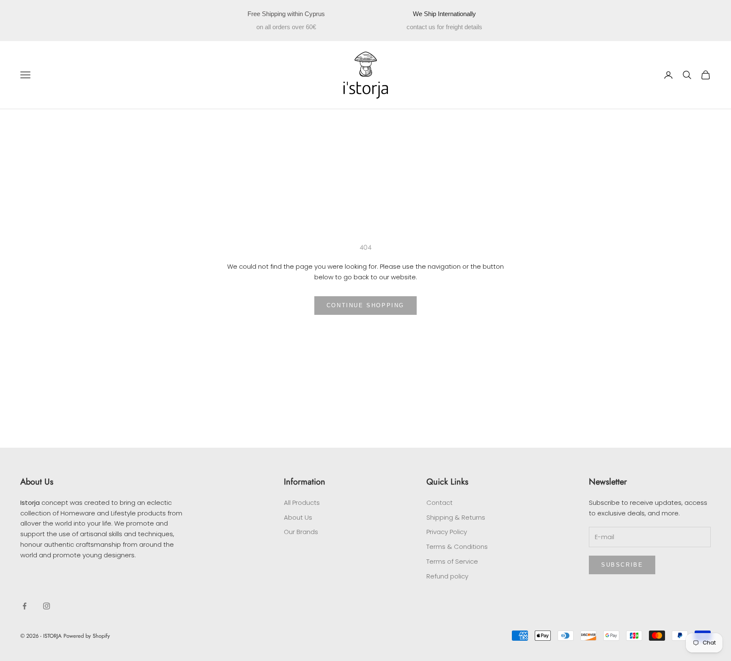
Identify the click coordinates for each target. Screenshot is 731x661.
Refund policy (447, 576)
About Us (298, 517)
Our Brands (301, 531)
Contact (439, 502)
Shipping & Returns (455, 517)
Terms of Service (452, 561)
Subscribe (622, 565)
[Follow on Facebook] (24, 606)
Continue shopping (365, 305)
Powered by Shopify (86, 636)
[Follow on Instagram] (46, 606)
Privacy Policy (446, 531)
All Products (302, 502)
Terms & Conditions (457, 546)
